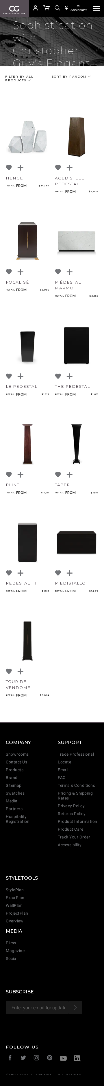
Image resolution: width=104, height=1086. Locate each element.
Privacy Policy (71, 806)
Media (12, 801)
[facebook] (10, 1058)
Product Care (70, 829)
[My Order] (46, 8)
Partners (14, 808)
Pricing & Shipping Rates (75, 796)
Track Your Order (74, 837)
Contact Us (16, 762)
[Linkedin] (77, 1059)
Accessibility (70, 844)
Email (63, 769)
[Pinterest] (49, 1058)
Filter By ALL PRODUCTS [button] (19, 78)
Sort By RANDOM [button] (70, 76)
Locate (64, 762)
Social (11, 958)
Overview (14, 921)
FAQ (62, 777)
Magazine (15, 950)
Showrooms (17, 754)
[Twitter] (23, 1058)
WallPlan (14, 905)
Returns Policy (72, 813)
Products (14, 769)
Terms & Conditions (76, 785)
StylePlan (15, 889)
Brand (12, 777)
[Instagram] (36, 1058)
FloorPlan (15, 897)
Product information (77, 821)
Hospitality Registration (17, 819)
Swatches (15, 793)
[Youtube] (63, 1059)
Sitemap (14, 785)
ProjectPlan (17, 913)
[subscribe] (75, 1007)
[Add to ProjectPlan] (20, 168)
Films (11, 943)
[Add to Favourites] (9, 168)
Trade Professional (76, 754)
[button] (35, 8)
